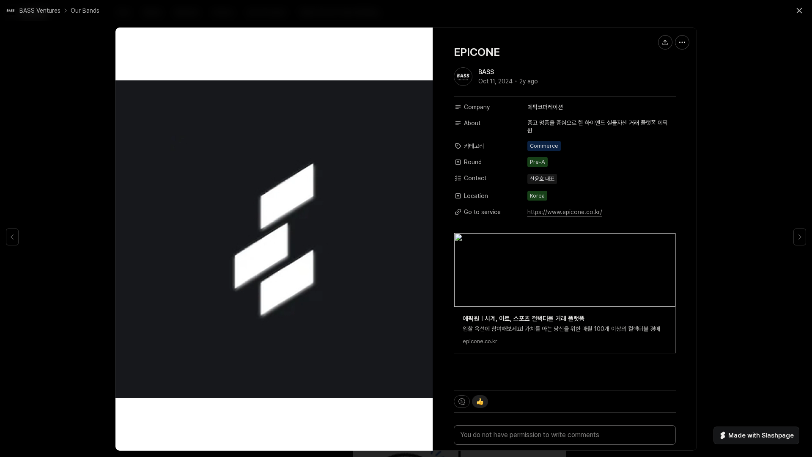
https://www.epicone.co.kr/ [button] (564, 212)
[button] (33, 10)
